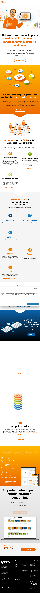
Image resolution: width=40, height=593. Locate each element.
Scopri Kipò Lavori (9, 187)
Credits (38, 587)
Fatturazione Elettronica (24, 566)
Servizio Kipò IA (9, 261)
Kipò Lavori (17, 566)
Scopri (31, 334)
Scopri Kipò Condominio (9, 168)
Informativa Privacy (9, 243)
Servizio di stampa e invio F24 (9, 278)
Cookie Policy (31, 588)
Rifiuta (7, 303)
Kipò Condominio (17, 565)
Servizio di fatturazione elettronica (28, 261)
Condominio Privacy (25, 570)
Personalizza (19, 303)
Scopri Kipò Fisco (28, 168)
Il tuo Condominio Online (28, 226)
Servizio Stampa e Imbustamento (9, 226)
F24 (22, 569)
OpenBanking (24, 572)
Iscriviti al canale (20, 512)
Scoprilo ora (20, 110)
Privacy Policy (35, 588)
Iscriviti (30, 549)
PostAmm (23, 564)
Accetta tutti (32, 303)
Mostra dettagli (34, 300)
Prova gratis (20, 60)
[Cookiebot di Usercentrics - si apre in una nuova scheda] (34, 288)
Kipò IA (23, 571)
